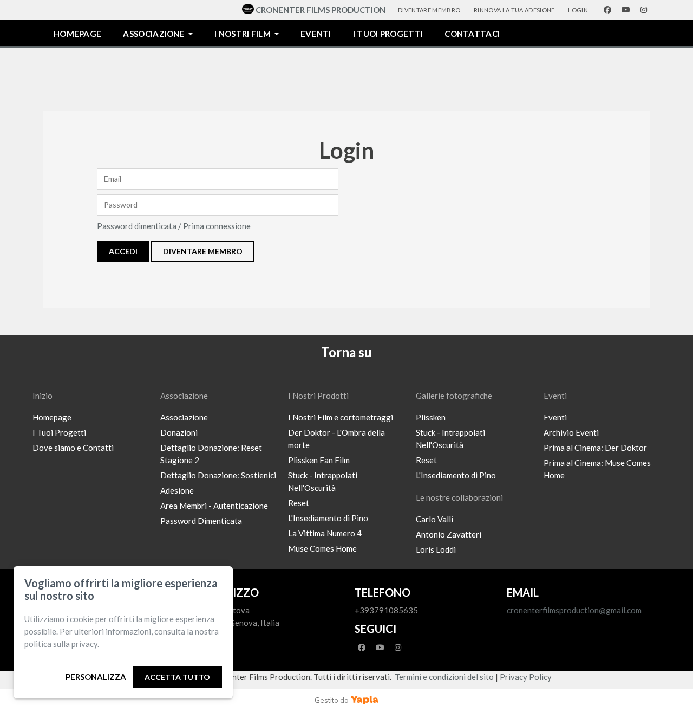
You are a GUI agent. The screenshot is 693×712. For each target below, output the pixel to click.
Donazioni (179, 432)
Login (578, 10)
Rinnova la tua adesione (514, 10)
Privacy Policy (526, 677)
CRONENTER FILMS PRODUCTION (320, 10)
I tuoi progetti (388, 33)
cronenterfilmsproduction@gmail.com (574, 610)
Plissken (431, 417)
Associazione (154, 33)
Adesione (177, 490)
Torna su (346, 352)
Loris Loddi (436, 549)
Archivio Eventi (571, 432)
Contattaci (472, 33)
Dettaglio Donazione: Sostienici (218, 475)
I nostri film (242, 33)
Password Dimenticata (201, 521)
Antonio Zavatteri (448, 534)
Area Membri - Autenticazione (214, 505)
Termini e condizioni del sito (444, 677)
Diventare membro (429, 10)
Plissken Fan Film (319, 460)
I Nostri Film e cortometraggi (340, 417)
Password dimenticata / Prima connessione (174, 226)
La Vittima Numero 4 (325, 533)
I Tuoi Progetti (59, 432)
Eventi (315, 33)
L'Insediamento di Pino (328, 518)
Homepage (77, 33)
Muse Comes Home (322, 548)
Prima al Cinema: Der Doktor (595, 447)
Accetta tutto (177, 677)
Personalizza (96, 677)
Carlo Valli (434, 519)
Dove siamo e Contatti (73, 447)
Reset (298, 503)
